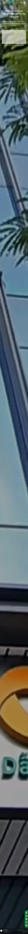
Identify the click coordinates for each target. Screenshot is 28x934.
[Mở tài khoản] (26, 912)
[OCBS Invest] (26, 919)
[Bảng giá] (26, 915)
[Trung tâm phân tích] (26, 925)
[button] (4, 45)
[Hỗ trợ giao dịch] (26, 922)
